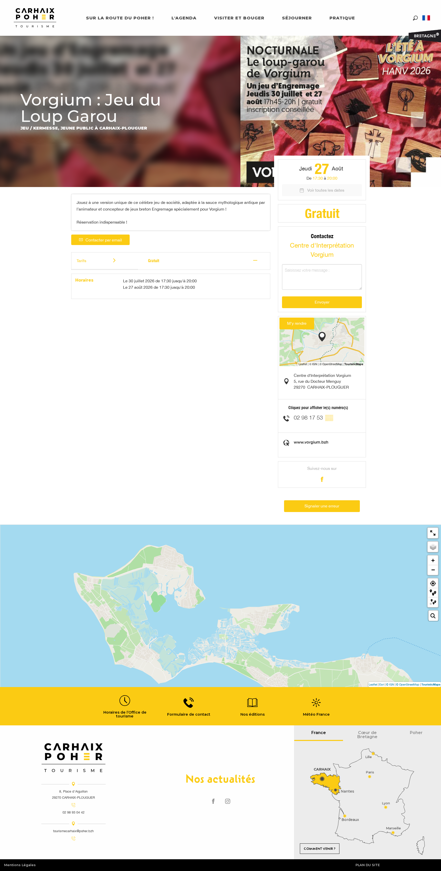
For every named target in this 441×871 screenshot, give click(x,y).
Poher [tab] (416, 732)
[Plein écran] (432, 533)
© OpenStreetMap (407, 684)
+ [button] (433, 560)
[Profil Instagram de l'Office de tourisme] (227, 801)
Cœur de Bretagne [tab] (367, 734)
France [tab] (318, 732)
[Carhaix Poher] (35, 17)
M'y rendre (297, 323)
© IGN (390, 684)
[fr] (426, 18)
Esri (381, 684)
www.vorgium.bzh (311, 441)
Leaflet (373, 684)
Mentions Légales (20, 865)
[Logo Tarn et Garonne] (73, 757)
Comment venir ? (319, 848)
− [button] (433, 569)
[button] (415, 18)
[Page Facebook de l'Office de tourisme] (213, 801)
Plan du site (368, 865)
